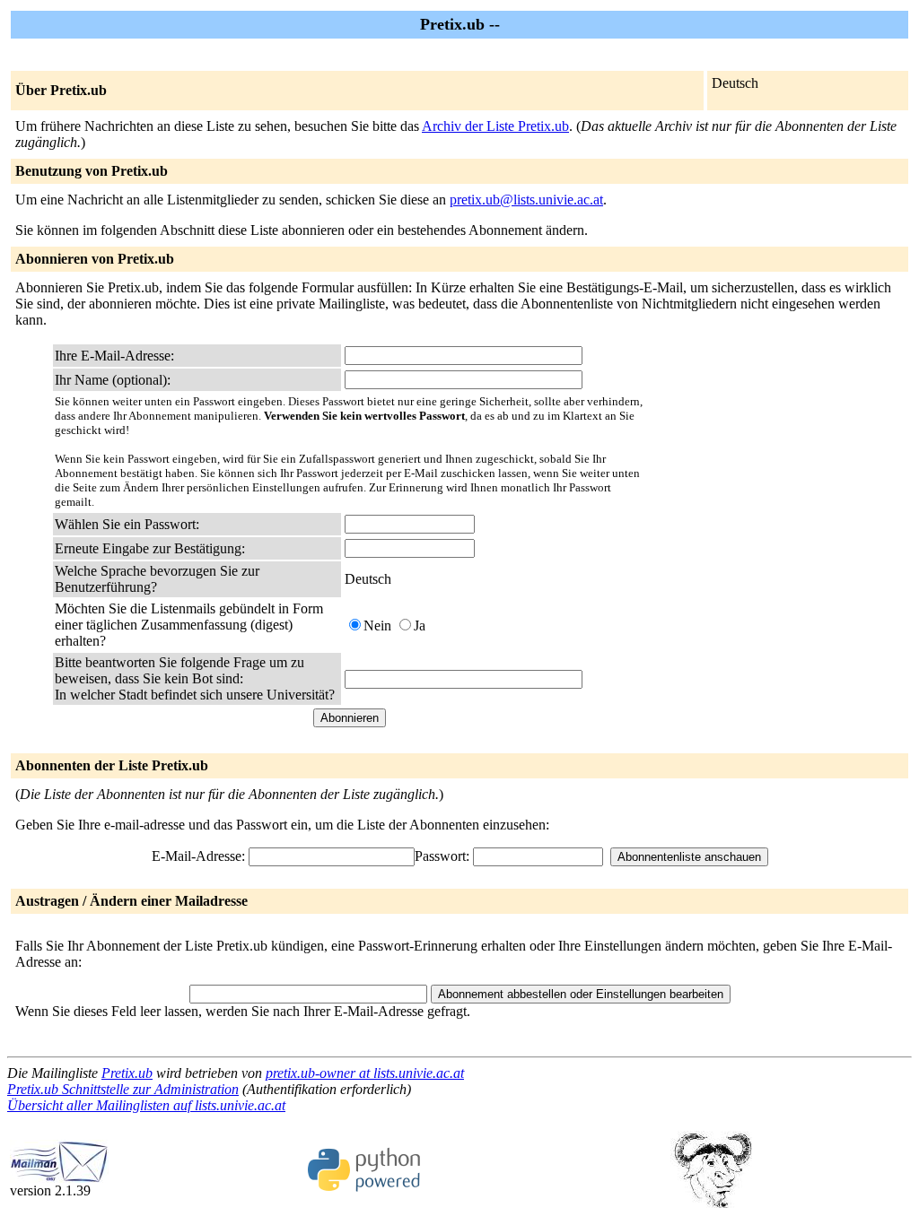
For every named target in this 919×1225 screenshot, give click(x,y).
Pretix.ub (127, 1073)
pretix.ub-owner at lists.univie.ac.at (365, 1073)
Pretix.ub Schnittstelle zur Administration (123, 1089)
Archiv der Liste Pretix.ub (495, 126)
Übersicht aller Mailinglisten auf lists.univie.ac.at (146, 1105)
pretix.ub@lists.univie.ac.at (526, 199)
